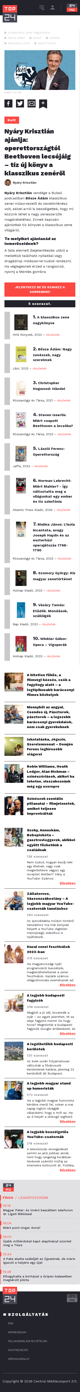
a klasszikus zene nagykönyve (29, 32)
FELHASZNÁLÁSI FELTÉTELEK (27, 1341)
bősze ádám (16, 38)
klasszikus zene (19, 43)
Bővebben (68, 883)
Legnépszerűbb (33, 1197)
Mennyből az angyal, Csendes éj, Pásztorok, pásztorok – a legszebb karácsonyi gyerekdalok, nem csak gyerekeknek (49, 717)
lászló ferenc (47, 43)
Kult (12, 120)
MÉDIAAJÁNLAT (19, 1358)
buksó (37, 38)
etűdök (55, 38)
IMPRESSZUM (17, 1332)
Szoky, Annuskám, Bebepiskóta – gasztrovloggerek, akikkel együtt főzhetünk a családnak (51, 840)
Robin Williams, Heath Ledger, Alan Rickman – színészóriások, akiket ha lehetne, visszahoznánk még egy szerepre (50, 776)
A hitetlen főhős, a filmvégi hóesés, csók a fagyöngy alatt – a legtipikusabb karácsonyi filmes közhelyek (50, 685)
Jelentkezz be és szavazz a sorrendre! (40, 289)
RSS (10, 1323)
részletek (53, 334)
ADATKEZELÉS (18, 1350)
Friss (8, 1197)
